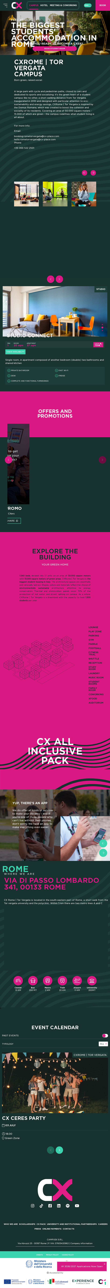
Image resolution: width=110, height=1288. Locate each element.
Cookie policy (68, 1255)
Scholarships (27, 1224)
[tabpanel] (26, 194)
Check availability (15, 352)
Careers (103, 1224)
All (102, 1044)
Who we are (11, 1224)
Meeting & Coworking (63, 5)
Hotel (44, 5)
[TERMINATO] (105, 1035)
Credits (39, 1255)
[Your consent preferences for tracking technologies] (105, 1283)
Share (47, 521)
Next (59, 279)
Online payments (51, 1229)
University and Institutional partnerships (72, 1224)
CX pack (41, 1224)
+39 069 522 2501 (24, 148)
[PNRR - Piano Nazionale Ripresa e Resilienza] (55, 1264)
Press (37, 1229)
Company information (81, 1243)
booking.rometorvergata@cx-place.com (36, 136)
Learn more (28, 521)
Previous (50, 279)
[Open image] (26, 194)
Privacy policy (52, 1255)
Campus (33, 5)
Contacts (68, 1229)
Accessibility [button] (56, 1273)
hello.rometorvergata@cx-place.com (35, 139)
